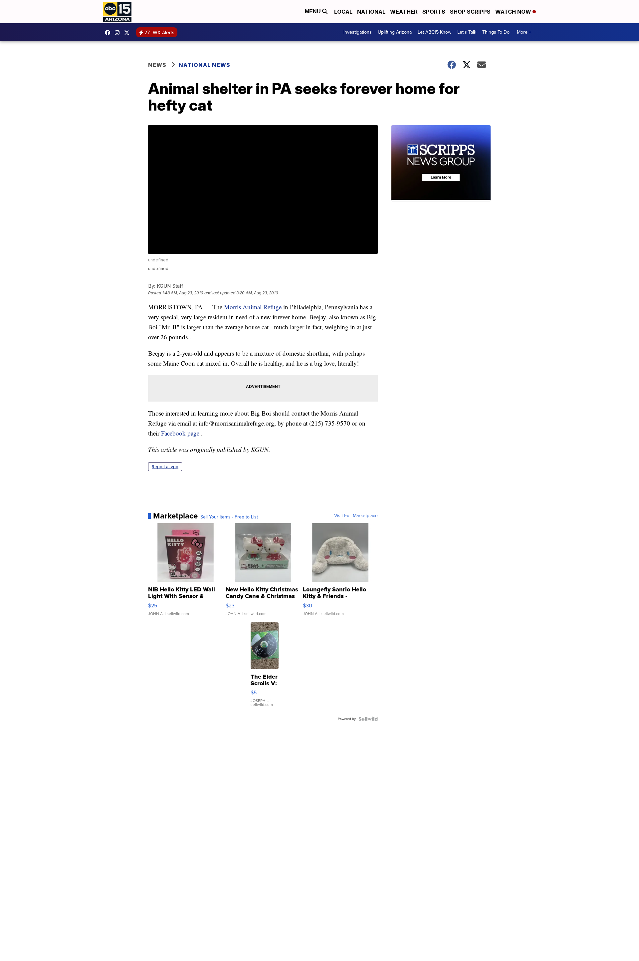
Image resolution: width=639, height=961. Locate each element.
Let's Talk (466, 32)
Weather (404, 11)
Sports (433, 11)
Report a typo (165, 466)
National (371, 11)
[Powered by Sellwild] (368, 719)
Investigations (357, 32)
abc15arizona (119, 32)
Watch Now (513, 11)
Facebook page (180, 433)
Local (343, 11)
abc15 (109, 32)
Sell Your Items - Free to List (229, 517)
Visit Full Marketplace (356, 515)
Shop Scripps (470, 11)
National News (204, 65)
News (157, 65)
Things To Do (496, 32)
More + (524, 32)
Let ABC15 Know (434, 32)
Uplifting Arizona (395, 32)
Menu (313, 11)
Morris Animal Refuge (253, 307)
